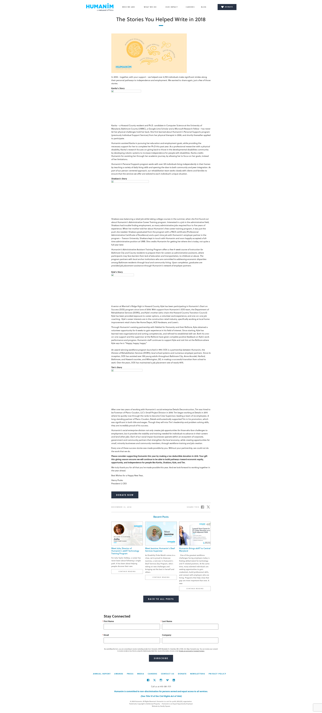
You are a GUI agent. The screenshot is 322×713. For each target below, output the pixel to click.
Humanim (100, 7)
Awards (118, 673)
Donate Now (125, 494)
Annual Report (102, 673)
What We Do (150, 7)
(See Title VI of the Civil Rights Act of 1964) (161, 696)
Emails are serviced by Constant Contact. (192, 651)
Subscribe (161, 658)
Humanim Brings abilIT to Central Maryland (194, 549)
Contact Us (167, 673)
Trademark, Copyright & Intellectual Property (144, 704)
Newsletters (197, 673)
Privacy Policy (217, 673)
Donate (182, 673)
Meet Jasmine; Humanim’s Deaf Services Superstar (160, 549)
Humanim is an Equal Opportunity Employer (177, 704)
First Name (109, 621)
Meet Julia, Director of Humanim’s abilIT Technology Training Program (125, 551)
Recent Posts (161, 517)
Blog (204, 7)
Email (106, 635)
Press (130, 673)
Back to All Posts (161, 599)
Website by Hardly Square (161, 706)
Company (166, 635)
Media (140, 673)
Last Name (167, 621)
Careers (190, 7)
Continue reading (130, 571)
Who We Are (128, 7)
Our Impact (172, 7)
